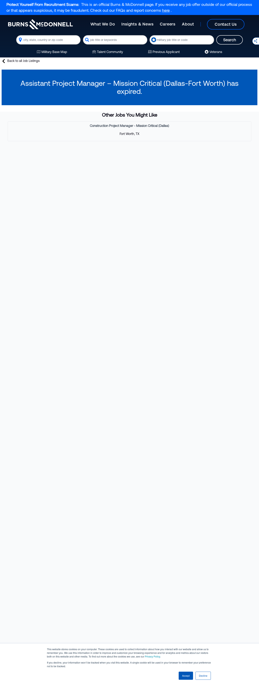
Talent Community (110, 52)
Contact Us (226, 24)
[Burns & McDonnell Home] (40, 24)
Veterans (215, 52)
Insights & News (137, 24)
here (166, 10)
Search (229, 39)
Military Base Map (54, 52)
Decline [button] (203, 675)
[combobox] (48, 40)
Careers (167, 24)
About (188, 24)
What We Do (102, 24)
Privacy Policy (152, 656)
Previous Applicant (166, 52)
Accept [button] (186, 675)
